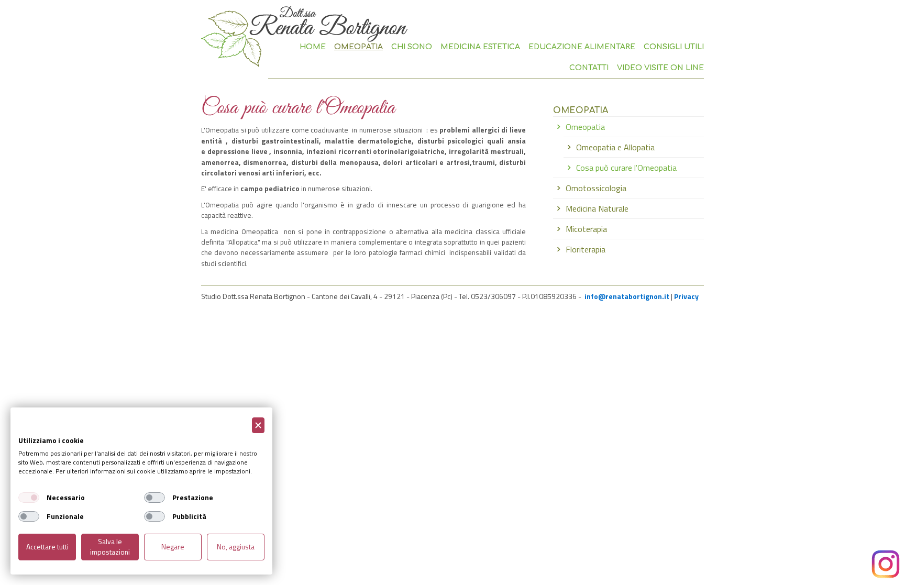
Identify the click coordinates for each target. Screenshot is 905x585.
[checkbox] (28, 497)
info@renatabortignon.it (626, 296)
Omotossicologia (596, 188)
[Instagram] (885, 564)
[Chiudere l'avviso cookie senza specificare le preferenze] (258, 425)
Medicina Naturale (597, 208)
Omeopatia (585, 126)
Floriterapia (585, 249)
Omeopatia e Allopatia (615, 147)
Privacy (686, 296)
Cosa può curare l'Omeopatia (626, 167)
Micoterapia (586, 229)
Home (313, 47)
